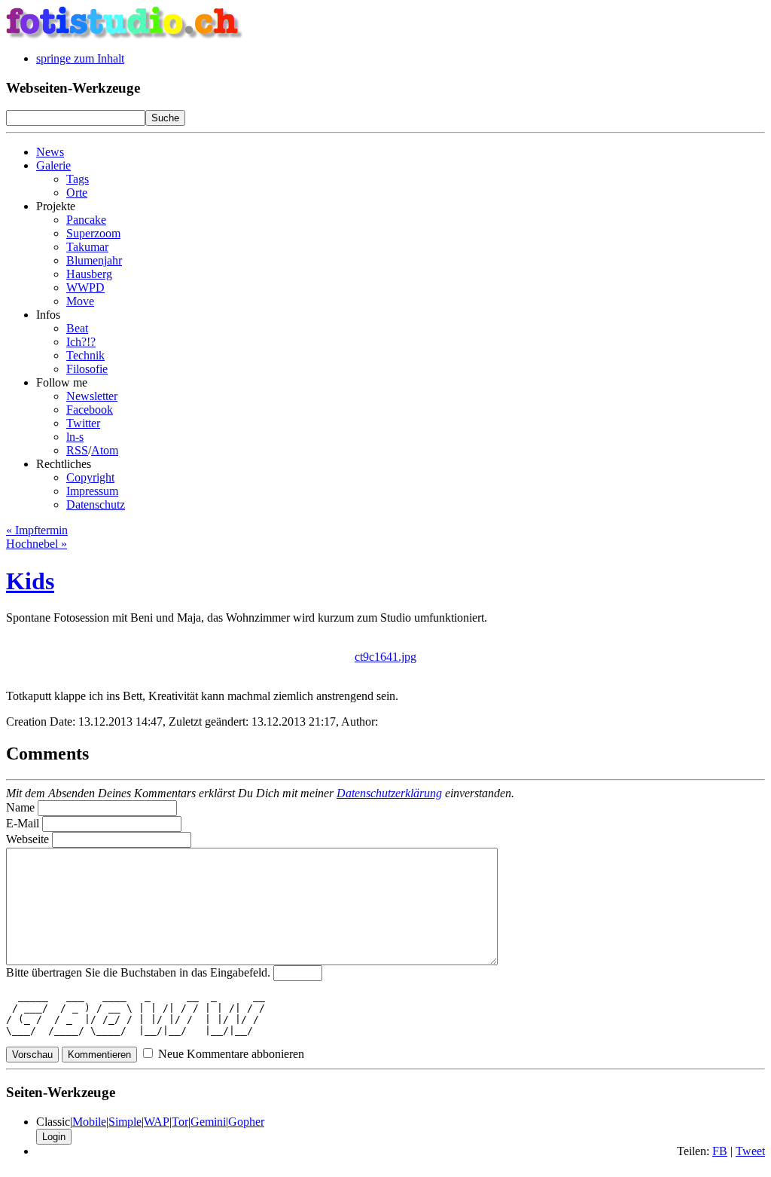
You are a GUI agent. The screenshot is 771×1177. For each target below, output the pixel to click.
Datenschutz (95, 504)
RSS (77, 450)
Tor (180, 1121)
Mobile (89, 1121)
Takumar (87, 246)
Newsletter (91, 396)
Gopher (246, 1121)
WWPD (85, 287)
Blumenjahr (94, 260)
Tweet (750, 1151)
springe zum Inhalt (80, 58)
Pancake (86, 219)
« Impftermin (37, 530)
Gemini (208, 1121)
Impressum (92, 491)
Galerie (53, 165)
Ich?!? (81, 341)
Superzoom (93, 233)
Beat (77, 328)
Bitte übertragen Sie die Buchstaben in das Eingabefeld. (138, 972)
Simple (125, 1121)
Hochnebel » (36, 543)
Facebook (89, 409)
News (50, 151)
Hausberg (89, 274)
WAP (156, 1121)
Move (80, 301)
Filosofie (87, 368)
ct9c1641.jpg (385, 656)
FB (719, 1151)
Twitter (83, 423)
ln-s (75, 436)
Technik (85, 355)
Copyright (90, 477)
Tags (77, 179)
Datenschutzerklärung (389, 793)
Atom (104, 450)
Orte (76, 192)
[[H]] (125, 35)
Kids (30, 581)
